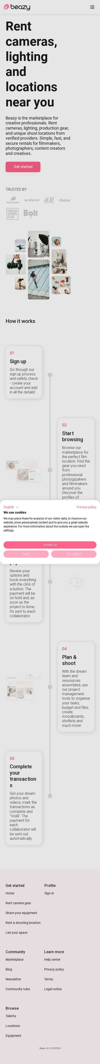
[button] (11, 507)
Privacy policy (87, 507)
